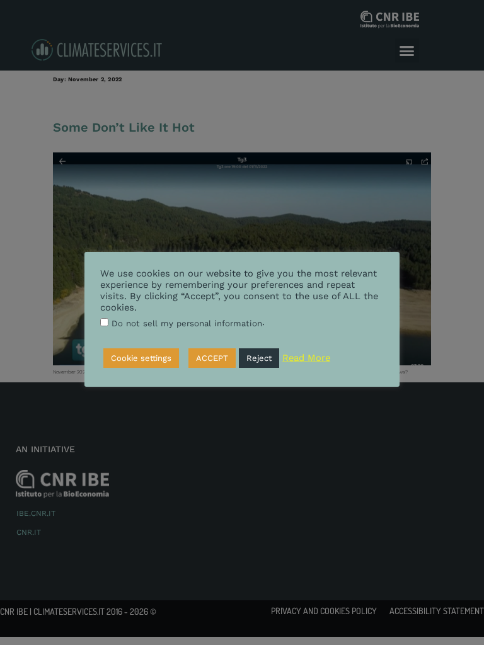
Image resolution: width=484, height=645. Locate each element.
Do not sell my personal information (187, 323)
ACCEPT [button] (212, 358)
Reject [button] (259, 358)
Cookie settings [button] (141, 358)
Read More (306, 357)
